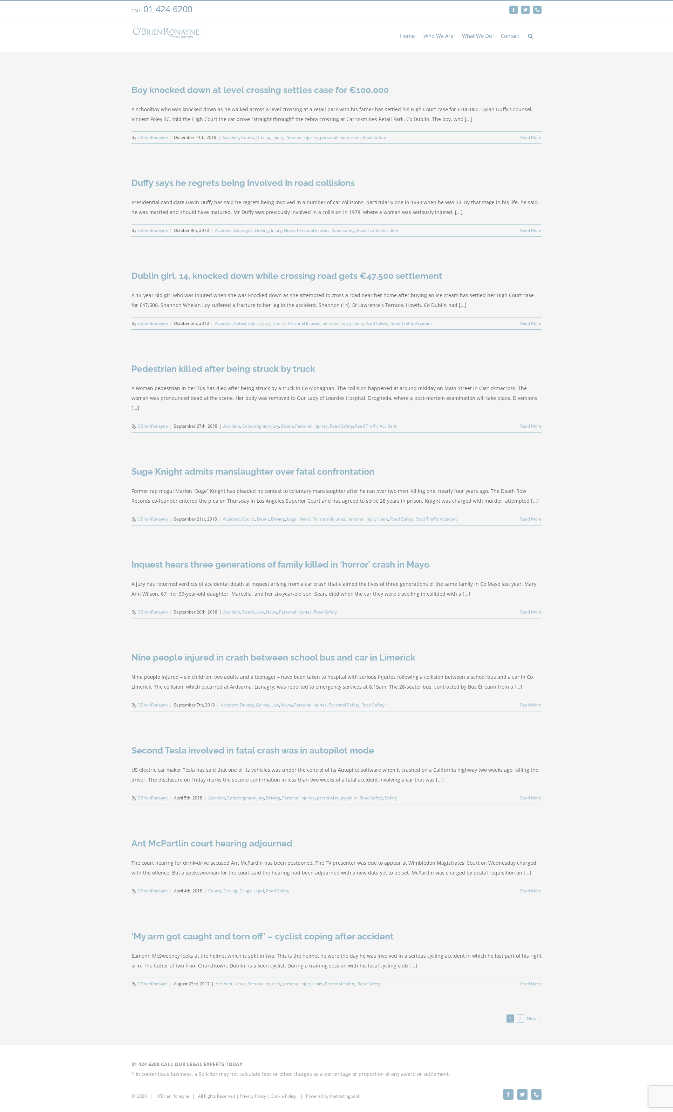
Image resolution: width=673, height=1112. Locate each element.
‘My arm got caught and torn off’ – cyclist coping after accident (262, 936)
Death (287, 426)
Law (260, 612)
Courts (247, 137)
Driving (263, 137)
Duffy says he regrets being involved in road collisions (243, 182)
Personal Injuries (301, 137)
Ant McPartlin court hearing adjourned (211, 843)
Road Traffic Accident (377, 230)
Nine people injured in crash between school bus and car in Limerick (273, 657)
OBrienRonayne (152, 137)
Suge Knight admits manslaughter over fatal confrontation (252, 471)
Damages (243, 230)
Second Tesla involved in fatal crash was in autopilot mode (252, 750)
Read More (531, 137)
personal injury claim (340, 137)
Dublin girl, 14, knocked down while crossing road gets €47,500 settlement (286, 275)
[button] (530, 35)
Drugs (245, 891)
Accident (230, 137)
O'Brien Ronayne (173, 1096)
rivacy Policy (254, 1096)
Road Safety (374, 137)
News (289, 230)
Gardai (262, 705)
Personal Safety (344, 705)
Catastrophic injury (252, 323)
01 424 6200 (167, 9)
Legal (292, 519)
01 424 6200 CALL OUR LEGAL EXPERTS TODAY (187, 1064)
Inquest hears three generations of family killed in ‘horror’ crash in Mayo (280, 564)
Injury (277, 137)
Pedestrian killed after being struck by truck (223, 368)
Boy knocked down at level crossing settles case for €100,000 (260, 90)
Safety (391, 798)
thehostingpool (344, 1096)
